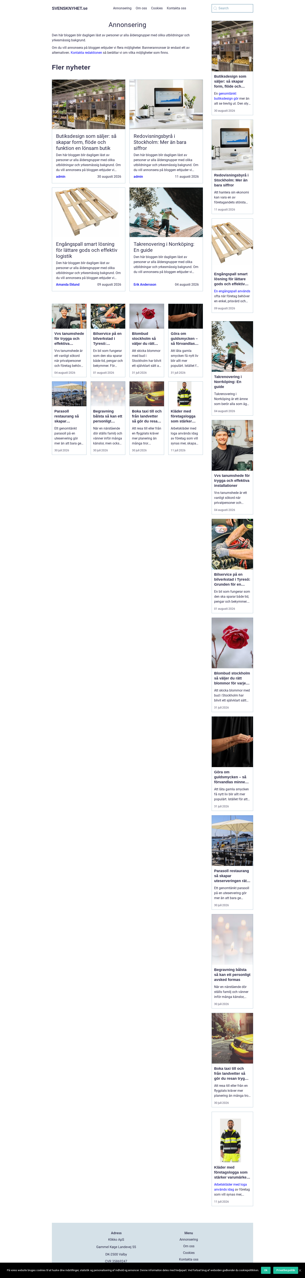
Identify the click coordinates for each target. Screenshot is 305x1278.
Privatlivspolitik (285, 1270)
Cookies (157, 8)
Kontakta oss (176, 8)
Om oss (141, 8)
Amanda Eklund (67, 284)
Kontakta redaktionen (86, 53)
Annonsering (122, 8)
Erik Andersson (145, 284)
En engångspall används (232, 291)
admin (60, 177)
